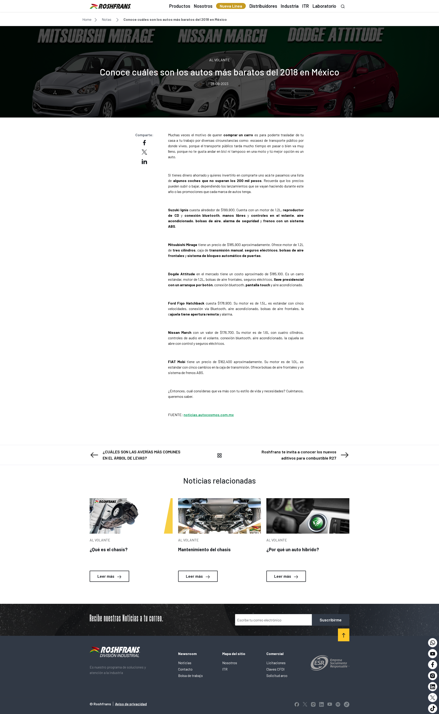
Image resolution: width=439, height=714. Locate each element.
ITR (225, 669)
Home (86, 19)
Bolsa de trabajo (190, 675)
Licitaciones (276, 663)
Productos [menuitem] (179, 6)
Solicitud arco (276, 675)
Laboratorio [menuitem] (324, 6)
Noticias (184, 663)
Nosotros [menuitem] (203, 6)
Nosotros (229, 663)
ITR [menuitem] (305, 6)
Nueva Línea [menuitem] (231, 5)
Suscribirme (331, 619)
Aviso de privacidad (131, 704)
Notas (106, 19)
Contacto (185, 669)
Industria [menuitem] (290, 6)
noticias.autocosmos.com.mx (209, 414)
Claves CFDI (275, 669)
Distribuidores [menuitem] (263, 6)
